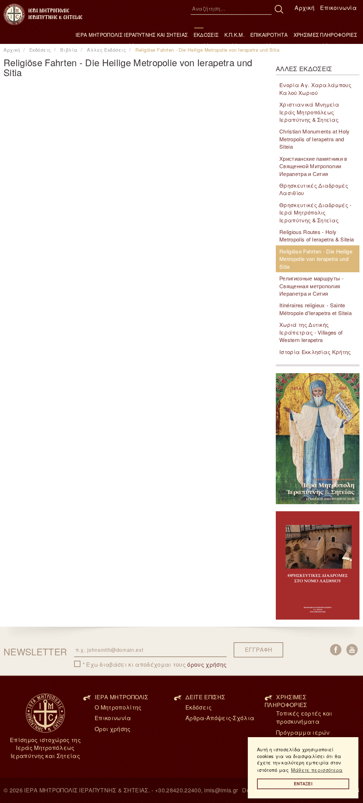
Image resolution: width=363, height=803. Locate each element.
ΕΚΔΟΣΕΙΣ (206, 34)
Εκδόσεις (198, 707)
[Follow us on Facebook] (335, 649)
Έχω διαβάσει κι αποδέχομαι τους (156, 664)
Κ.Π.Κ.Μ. (234, 34)
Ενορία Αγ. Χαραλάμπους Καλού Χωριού (315, 88)
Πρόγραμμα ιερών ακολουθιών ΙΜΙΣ (303, 736)
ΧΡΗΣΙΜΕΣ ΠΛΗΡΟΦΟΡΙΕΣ (325, 34)
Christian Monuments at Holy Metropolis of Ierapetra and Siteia (314, 138)
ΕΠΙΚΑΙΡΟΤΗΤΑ (268, 34)
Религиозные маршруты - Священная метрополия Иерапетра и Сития (311, 285)
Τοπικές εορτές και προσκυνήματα (304, 717)
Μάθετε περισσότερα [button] (317, 770)
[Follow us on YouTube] (352, 649)
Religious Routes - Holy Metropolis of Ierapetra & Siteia (316, 235)
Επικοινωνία (338, 8)
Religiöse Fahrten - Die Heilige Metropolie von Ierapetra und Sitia (315, 258)
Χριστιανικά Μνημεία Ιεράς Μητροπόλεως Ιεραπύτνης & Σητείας (309, 112)
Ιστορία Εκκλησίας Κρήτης (315, 351)
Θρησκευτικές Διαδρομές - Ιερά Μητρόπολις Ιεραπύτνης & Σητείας (315, 212)
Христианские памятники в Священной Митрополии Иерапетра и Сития (313, 166)
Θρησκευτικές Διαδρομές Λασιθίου (313, 189)
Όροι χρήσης (113, 729)
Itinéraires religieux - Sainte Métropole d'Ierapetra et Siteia (315, 308)
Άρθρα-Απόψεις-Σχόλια (219, 718)
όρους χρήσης (207, 664)
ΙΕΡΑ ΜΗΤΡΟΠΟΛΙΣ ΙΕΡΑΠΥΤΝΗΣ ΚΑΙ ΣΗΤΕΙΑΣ (132, 34)
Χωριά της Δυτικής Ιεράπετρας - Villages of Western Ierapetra (311, 332)
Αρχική (304, 8)
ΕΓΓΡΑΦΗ (258, 649)
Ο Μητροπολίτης (118, 707)
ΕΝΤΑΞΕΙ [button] (303, 784)
